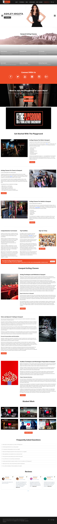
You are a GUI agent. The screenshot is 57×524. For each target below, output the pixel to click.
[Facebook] (48, 520)
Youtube (53, 2)
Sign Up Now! (42, 248)
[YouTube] (53, 520)
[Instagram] (52, 520)
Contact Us (46, 2)
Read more (18, 487)
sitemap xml (4, 521)
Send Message (29, 97)
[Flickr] (50, 520)
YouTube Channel (28, 432)
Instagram (52, 2)
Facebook (50, 2)
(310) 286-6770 (29, 100)
